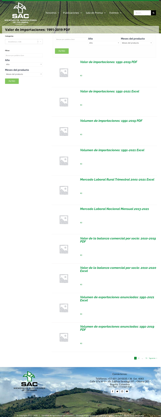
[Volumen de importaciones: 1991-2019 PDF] (64, 120)
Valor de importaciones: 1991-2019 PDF (108, 62)
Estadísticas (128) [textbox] (22, 42)
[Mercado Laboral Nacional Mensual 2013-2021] (64, 208)
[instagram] (122, 391)
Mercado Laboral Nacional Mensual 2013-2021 (114, 209)
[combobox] (24, 41)
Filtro (62, 51)
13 (146, 358)
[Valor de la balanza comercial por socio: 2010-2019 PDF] (64, 238)
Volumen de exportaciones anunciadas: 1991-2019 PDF (117, 328)
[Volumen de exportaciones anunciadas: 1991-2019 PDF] (64, 326)
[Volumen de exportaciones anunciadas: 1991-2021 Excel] (64, 296)
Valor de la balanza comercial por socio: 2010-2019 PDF (118, 239)
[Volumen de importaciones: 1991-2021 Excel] (64, 149)
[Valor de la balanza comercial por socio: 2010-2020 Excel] (64, 267)
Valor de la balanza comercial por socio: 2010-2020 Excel (118, 269)
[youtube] (127, 391)
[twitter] (117, 391)
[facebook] (112, 391)
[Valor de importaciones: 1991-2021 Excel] (64, 91)
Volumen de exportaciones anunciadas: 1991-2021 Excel (117, 298)
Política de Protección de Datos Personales (126, 415)
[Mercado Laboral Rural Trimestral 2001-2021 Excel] (64, 179)
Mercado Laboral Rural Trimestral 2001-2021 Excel (117, 179)
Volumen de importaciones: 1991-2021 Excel (112, 150)
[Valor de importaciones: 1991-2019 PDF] (64, 61)
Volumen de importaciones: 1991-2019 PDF (111, 121)
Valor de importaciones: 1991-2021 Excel (109, 91)
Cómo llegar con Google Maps (119, 386)
